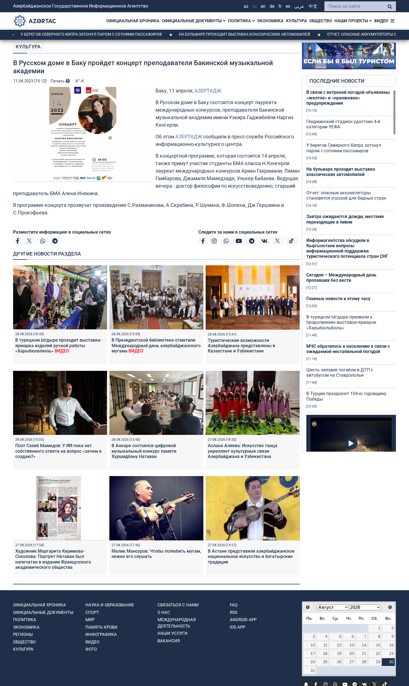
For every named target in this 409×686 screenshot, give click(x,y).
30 (391, 662)
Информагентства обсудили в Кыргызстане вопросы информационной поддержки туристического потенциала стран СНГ (347, 248)
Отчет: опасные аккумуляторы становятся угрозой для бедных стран (346, 195)
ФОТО (91, 649)
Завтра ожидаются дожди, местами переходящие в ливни (345, 219)
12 (339, 645)
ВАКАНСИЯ (168, 640)
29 (378, 662)
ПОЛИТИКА (240, 20)
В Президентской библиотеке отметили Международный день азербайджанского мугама (156, 345)
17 (313, 653)
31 (313, 670)
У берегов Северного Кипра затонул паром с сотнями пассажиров (343, 148)
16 (391, 645)
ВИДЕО (381, 20)
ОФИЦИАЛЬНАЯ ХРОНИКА (132, 20)
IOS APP (237, 627)
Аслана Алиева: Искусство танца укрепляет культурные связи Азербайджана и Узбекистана (242, 451)
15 (378, 645)
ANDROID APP (243, 619)
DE (272, 6)
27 (351, 662)
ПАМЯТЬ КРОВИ (101, 627)
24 (313, 662)
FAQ (233, 604)
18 (325, 653)
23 (391, 653)
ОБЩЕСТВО (320, 20)
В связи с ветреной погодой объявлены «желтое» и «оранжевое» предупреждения (348, 98)
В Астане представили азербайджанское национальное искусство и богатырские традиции (251, 556)
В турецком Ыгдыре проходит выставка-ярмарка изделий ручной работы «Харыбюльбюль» (58, 345)
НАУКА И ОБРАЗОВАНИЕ (109, 604)
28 (364, 662)
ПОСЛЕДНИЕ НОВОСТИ (336, 81)
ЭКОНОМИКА (270, 20)
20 (351, 653)
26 (339, 662)
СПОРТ (92, 612)
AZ (246, 6)
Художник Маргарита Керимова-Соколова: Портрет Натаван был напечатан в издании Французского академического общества (53, 559)
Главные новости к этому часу (338, 298)
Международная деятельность (176, 623)
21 (364, 653)
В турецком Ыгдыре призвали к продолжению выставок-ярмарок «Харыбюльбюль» (341, 322)
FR (280, 6)
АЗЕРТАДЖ (207, 91)
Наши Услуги (172, 633)
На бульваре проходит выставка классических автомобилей (215, 34)
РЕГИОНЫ (23, 634)
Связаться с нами (178, 604)
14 (364, 645)
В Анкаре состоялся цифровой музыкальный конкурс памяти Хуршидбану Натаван (144, 451)
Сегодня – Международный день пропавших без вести (341, 277)
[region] (351, 271)
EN (263, 6)
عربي (299, 6)
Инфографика (101, 634)
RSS (233, 612)
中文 (313, 6)
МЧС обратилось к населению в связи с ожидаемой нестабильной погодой (348, 349)
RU (255, 6)
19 (339, 653)
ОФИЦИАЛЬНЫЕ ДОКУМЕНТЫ (192, 20)
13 (351, 645)
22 (378, 653)
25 (325, 662)
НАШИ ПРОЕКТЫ (351, 20)
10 (313, 645)
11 (325, 645)
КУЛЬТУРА (296, 20)
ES (288, 6)
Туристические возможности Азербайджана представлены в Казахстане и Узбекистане (241, 346)
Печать (58, 81)
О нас (163, 612)
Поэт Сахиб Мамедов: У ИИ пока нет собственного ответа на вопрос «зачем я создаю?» (58, 451)
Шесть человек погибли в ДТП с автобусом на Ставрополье (339, 372)
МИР (90, 619)
